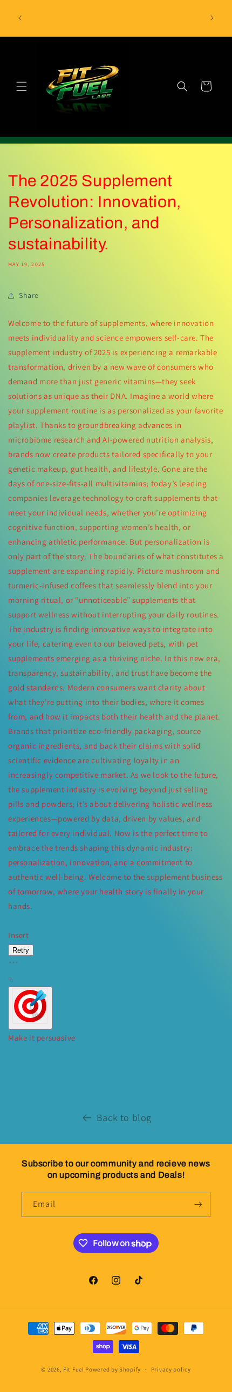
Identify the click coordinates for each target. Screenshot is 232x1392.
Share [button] (29, 295)
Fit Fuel (73, 1369)
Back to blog (124, 1117)
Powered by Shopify (113, 1369)
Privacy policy (171, 1369)
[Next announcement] (212, 18)
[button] (21, 86)
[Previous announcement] (20, 18)
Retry (20, 950)
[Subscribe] (198, 1204)
